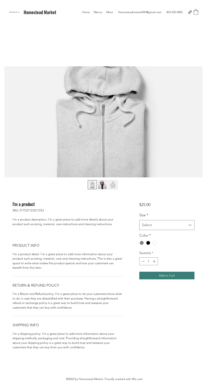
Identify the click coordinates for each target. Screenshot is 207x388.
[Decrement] (142, 261)
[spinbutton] (148, 261)
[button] (195, 12)
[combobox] (166, 225)
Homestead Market (40, 12)
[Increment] (154, 261)
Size (143, 215)
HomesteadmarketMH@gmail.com (140, 12)
